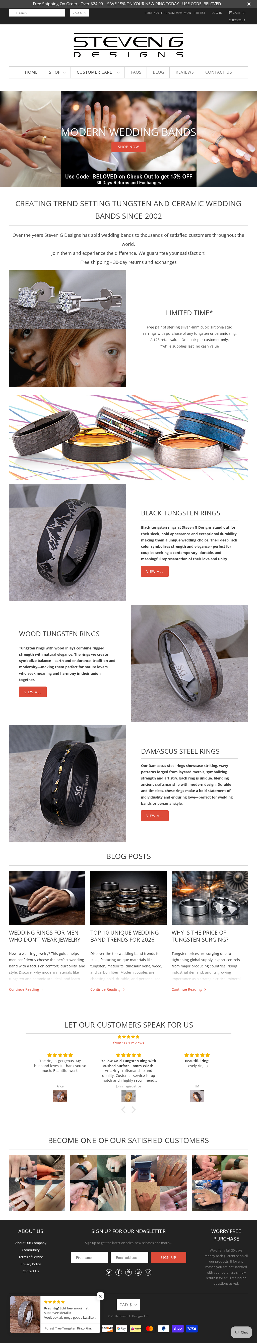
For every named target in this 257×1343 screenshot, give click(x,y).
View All (32, 692)
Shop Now (128, 146)
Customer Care (96, 72)
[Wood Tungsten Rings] (189, 663)
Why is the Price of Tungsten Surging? (200, 936)
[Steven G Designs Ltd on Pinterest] (128, 1272)
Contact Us (218, 72)
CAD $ (77, 13)
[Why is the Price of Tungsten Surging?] (210, 898)
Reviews (185, 72)
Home (31, 72)
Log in (217, 13)
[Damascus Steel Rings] (67, 783)
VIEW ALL (154, 571)
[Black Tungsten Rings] (67, 542)
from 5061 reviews (128, 1043)
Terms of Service (31, 1257)
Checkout (237, 20)
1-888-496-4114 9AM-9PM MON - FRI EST (175, 13)
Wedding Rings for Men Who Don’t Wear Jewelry (44, 936)
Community (31, 1250)
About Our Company (30, 1243)
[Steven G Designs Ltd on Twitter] (109, 1272)
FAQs (136, 72)
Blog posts (128, 856)
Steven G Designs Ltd (133, 1316)
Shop (55, 72)
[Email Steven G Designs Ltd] (148, 1272)
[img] (128, 1037)
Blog (158, 72)
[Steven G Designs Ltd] (128, 46)
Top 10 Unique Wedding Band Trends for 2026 (124, 936)
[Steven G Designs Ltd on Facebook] (118, 1272)
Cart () (238, 13)
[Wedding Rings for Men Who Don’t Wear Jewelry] (47, 898)
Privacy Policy (31, 1264)
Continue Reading (24, 989)
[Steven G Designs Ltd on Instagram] (138, 1272)
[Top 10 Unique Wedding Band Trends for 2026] (128, 898)
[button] (124, 1109)
